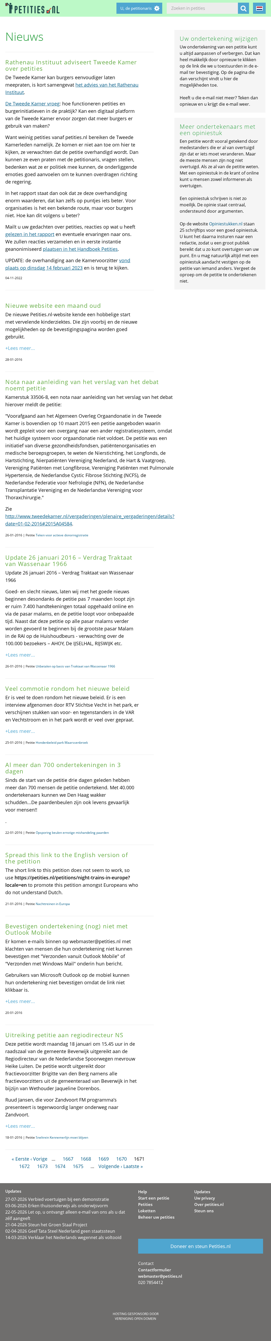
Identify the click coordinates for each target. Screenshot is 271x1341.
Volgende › (110, 1166)
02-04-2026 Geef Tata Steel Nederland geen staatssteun (60, 1231)
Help (142, 1191)
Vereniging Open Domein (135, 1318)
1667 (68, 1159)
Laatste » (133, 1166)
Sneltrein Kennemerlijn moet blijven (62, 1137)
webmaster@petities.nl (160, 1276)
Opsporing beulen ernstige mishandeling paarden (72, 832)
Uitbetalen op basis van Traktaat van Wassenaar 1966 (75, 666)
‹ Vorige (38, 1159)
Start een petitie (153, 1198)
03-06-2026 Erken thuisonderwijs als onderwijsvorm (56, 1206)
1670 (121, 1159)
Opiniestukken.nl (225, 224)
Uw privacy (204, 1198)
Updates (202, 1191)
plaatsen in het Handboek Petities (80, 249)
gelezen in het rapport (29, 234)
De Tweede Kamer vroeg (32, 103)
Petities (145, 1204)
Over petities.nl (209, 1204)
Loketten (147, 1210)
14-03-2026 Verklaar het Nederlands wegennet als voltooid (63, 1237)
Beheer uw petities (156, 1217)
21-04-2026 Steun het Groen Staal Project (46, 1225)
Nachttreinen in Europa (53, 904)
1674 (60, 1166)
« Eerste (20, 1159)
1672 (24, 1166)
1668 (85, 1159)
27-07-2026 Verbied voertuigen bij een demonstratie (57, 1199)
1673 (42, 1166)
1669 (103, 1159)
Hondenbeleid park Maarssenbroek (62, 742)
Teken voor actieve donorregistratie (62, 535)
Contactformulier (154, 1269)
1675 (78, 1166)
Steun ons (204, 1210)
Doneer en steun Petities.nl (200, 1246)
